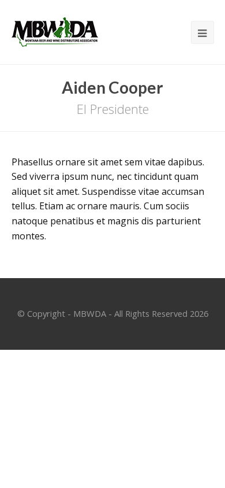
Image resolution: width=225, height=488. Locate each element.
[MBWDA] (55, 31)
